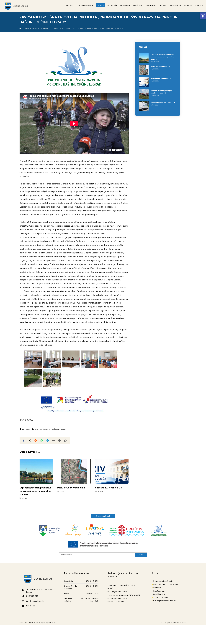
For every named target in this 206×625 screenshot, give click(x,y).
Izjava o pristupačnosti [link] (163, 581)
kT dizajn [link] (165, 622)
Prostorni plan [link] (159, 591)
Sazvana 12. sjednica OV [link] (161, 79)
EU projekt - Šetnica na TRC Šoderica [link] (47, 429)
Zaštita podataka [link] (160, 597)
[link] (203, 15)
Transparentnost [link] (103, 516)
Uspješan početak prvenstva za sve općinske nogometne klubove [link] (162, 57)
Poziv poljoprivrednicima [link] (161, 67)
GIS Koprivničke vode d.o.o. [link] (165, 601)
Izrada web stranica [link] (178, 622)
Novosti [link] (64, 429)
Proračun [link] (157, 587)
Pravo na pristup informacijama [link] (166, 584)
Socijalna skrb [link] (159, 594)
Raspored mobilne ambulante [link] (163, 103)
